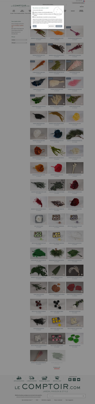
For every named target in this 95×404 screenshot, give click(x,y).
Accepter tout (59, 26)
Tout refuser (52, 26)
